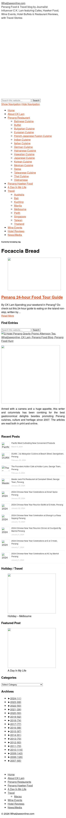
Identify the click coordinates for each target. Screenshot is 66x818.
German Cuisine (23, 147)
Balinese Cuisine (24, 121)
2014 (15, 735)
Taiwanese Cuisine (25, 172)
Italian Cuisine (22, 143)
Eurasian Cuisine (24, 132)
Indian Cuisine (22, 139)
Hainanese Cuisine (25, 150)
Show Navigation (11, 104)
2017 (15, 724)
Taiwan (18, 220)
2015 (15, 731)
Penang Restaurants (19, 782)
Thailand (19, 224)
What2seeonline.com (13, 3)
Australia (19, 194)
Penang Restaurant (19, 117)
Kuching (19, 202)
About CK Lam (16, 114)
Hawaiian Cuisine (24, 154)
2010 (16, 749)
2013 (15, 738)
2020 (15, 713)
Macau (18, 796)
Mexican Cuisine (23, 165)
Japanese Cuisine (24, 158)
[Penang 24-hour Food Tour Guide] (34, 289)
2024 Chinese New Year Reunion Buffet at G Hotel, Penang (37, 504)
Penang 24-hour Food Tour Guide (32, 297)
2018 (15, 720)
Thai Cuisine (21, 176)
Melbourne (20, 209)
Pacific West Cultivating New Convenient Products (33, 443)
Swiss (17, 169)
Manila (18, 205)
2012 (15, 742)
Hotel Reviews (16, 231)
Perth (17, 213)
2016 (15, 727)
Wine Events (15, 227)
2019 (15, 716)
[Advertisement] (33, 62)
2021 (15, 709)
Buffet (17, 125)
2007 (15, 760)
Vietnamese (21, 180)
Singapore (20, 216)
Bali (16, 198)
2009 (16, 753)
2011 (15, 746)
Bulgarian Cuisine (24, 128)
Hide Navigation (30, 104)
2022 (15, 705)
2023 (15, 702)
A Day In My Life (17, 187)
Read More (7, 316)
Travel (11, 191)
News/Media (15, 235)
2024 (15, 698)
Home (11, 110)
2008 (16, 757)
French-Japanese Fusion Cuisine (33, 136)
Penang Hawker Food (20, 183)
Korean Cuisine (23, 161)
